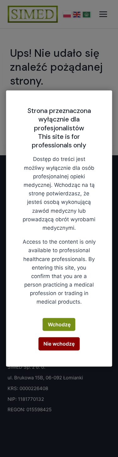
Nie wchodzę (59, 344)
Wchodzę (59, 324)
